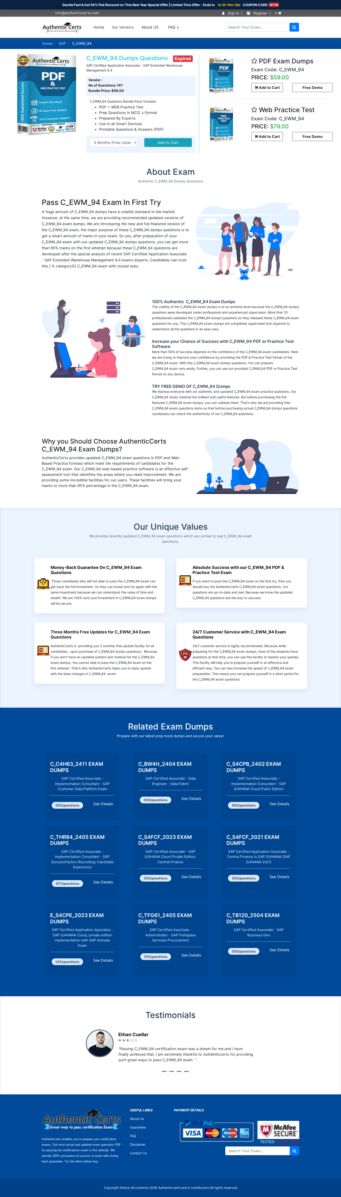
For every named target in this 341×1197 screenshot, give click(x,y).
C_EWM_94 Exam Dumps (210, 301)
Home (98, 27)
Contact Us (138, 1153)
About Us (137, 1119)
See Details (103, 803)
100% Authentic (168, 301)
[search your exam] (294, 27)
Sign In (233, 13)
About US (150, 27)
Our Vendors (123, 27)
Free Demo (312, 87)
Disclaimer (137, 1144)
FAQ (133, 1136)
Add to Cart (168, 142)
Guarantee (138, 1127)
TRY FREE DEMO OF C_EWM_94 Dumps (191, 386)
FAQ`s (173, 27)
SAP (62, 43)
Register (260, 13)
